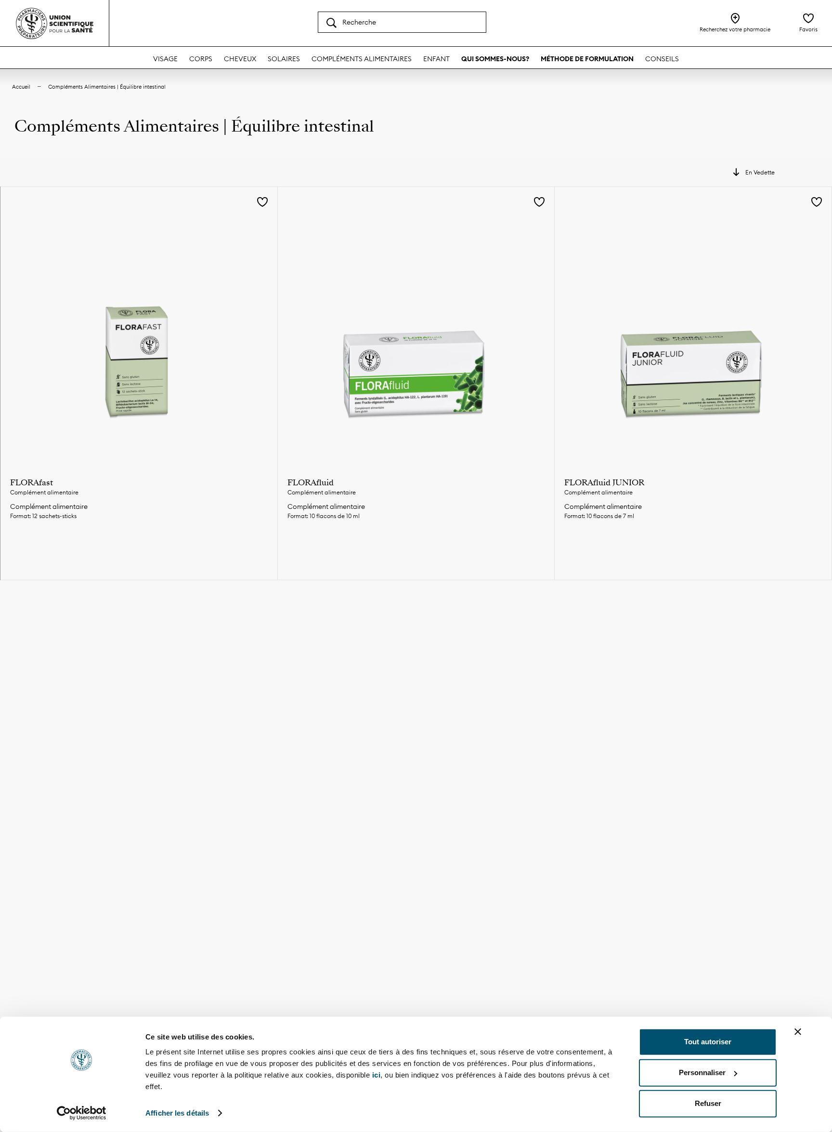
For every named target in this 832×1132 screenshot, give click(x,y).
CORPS (200, 58)
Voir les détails (139, 549)
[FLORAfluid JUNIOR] (693, 325)
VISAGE (165, 58)
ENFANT (436, 58)
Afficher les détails (177, 1113)
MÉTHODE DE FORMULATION (587, 58)
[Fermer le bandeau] (797, 1031)
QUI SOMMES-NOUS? (495, 58)
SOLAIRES (284, 58)
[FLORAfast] (138, 325)
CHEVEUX (240, 58)
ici (376, 1075)
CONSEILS (662, 58)
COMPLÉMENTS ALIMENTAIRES (362, 58)
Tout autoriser (707, 1042)
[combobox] (402, 22)
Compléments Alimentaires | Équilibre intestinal (107, 86)
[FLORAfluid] (416, 325)
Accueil (21, 86)
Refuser (708, 1103)
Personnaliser (702, 1072)
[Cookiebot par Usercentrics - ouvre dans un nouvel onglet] (81, 1113)
